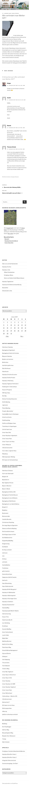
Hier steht (10, 233)
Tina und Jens (5, 662)
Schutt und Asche (7, 417)
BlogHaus (4, 510)
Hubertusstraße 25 (7, 620)
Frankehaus (5, 568)
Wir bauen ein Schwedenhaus (10, 460)
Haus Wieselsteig (7, 583)
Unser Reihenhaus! (7, 693)
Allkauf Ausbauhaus (9, 272)
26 (18, 330)
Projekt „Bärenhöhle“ (7, 411)
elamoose (4, 553)
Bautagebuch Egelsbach (8, 350)
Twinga (4, 739)
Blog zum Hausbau (7, 356)
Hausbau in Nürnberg (7, 380)
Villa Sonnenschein (7, 447)
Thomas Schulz (11, 147)
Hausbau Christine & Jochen (9, 374)
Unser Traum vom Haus (8, 441)
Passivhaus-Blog (6, 647)
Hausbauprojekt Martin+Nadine (10, 610)
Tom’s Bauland (6, 665)
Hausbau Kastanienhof (8, 604)
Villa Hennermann (7, 699)
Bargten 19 (5, 476)
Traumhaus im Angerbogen (9, 426)
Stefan (16, 13)
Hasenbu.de (5, 371)
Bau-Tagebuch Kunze (7, 482)
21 (25, 328)
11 (14, 325)
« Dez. (7, 336)
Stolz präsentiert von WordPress (10, 783)
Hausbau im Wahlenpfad (8, 592)
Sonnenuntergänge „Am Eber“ (10, 763)
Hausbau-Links (6, 270)
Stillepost (4, 656)
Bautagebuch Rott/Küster (9, 501)
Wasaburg (5, 453)
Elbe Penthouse (6, 368)
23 (7, 330)
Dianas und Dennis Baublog (9, 528)
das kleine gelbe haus (7, 365)
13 (22, 325)
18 (14, 328)
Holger (9, 83)
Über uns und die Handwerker (10, 263)
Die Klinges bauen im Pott (9, 534)
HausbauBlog (5, 607)
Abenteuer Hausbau (7, 347)
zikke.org (4, 711)
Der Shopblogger (6, 726)
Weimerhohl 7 (6, 702)
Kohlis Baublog (6, 402)
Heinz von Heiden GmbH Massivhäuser (14, 278)
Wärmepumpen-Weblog (8, 457)
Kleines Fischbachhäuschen (9, 399)
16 (7, 328)
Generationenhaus (7, 574)
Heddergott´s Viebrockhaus (9, 386)
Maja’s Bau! (5, 638)
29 (4, 333)
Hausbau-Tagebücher (7, 281)
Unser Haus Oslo (9, 242)
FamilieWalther (6, 565)
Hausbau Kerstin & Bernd (11, 240)
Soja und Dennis (6, 653)
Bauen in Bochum (6, 485)
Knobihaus (5, 626)
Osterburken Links (7, 290)
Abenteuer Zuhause (7, 470)
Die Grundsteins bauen (8, 531)
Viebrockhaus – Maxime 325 (9, 696)
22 (3, 330)
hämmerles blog (6, 613)
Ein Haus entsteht (7, 550)
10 (11, 325)
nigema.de (5, 405)
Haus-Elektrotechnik (7, 586)
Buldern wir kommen (7, 359)
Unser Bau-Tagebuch (7, 671)
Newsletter (5, 287)
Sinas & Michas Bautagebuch (9, 650)
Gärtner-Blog (5, 729)
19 (18, 328)
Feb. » (21, 336)
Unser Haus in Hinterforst (9, 674)
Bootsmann (5, 513)
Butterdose (5, 362)
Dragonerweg (5, 543)
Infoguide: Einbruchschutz (9, 760)
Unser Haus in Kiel (7, 678)
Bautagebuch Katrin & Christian (10, 353)
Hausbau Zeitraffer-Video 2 (9, 757)
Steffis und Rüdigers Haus (9, 423)
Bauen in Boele (6, 489)
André (9, 97)
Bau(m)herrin (5, 479)
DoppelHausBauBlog (7, 540)
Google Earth (9, 228)
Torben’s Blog (5, 668)
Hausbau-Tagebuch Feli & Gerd (10, 383)
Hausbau (10, 70)
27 (22, 330)
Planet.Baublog (6, 408)
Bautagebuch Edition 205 (9, 492)
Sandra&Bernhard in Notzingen (10, 414)
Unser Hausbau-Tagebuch (9, 687)
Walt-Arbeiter (6, 742)
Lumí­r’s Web (5, 635)
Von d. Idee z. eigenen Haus (9, 450)
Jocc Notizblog (6, 623)
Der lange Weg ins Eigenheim (10, 525)
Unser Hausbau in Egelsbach (9, 435)
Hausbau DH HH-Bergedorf (9, 589)
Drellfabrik (5, 546)
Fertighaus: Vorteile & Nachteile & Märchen (13, 751)
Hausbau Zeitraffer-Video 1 (9, 754)
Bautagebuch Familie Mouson (10, 495)
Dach (5, 70)
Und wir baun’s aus (7, 429)
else (3, 556)
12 (18, 325)
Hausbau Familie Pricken (8, 377)
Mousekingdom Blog (7, 733)
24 (11, 330)
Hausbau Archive (6, 267)
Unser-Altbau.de (6, 444)
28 (25, 330)
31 (11, 333)
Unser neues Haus (7, 438)
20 (22, 328)
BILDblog (4, 723)
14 (25, 325)
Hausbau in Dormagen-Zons (9, 598)
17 (11, 328)
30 (7, 333)
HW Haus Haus (6, 393)
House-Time (5, 617)
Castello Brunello (6, 519)
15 (3, 328)
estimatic (4, 562)
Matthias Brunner (6, 641)
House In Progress (7, 389)
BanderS (7, 239)
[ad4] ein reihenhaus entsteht (10, 714)
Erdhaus (4, 559)
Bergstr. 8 (4, 507)
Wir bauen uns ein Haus (8, 705)
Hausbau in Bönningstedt (8, 595)
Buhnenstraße (6, 516)
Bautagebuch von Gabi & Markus (10, 504)
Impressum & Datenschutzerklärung (11, 284)
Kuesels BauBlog (6, 629)
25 (14, 330)
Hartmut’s (4, 580)
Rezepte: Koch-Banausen (8, 736)
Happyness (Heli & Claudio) (9, 577)
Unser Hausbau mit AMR (8, 684)
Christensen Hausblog (8, 522)
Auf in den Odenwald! (7, 473)
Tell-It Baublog (6, 659)
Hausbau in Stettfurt (7, 601)
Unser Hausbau (6, 681)
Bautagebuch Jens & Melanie (9, 498)
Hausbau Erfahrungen (10, 3)
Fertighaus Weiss (8, 275)
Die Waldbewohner (7, 537)
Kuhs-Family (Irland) (7, 632)
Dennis (9, 125)
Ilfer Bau (4, 396)
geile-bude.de (6, 571)
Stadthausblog (6, 420)
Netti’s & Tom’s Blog (7, 644)
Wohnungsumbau (7, 708)
